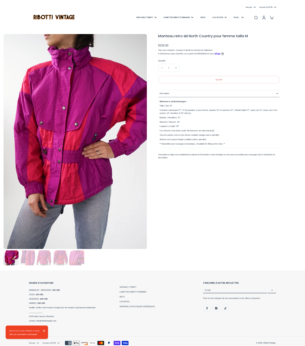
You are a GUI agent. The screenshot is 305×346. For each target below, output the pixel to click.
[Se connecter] (264, 17)
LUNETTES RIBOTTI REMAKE (132, 292)
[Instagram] (216, 308)
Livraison (180, 50)
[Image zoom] (75, 141)
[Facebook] (207, 308)
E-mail (207, 290)
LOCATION (124, 301)
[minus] (161, 67)
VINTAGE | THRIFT (127, 287)
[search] (256, 17)
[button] (219, 79)
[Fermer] (44, 330)
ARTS (122, 297)
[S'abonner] (272, 290)
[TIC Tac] (225, 308)
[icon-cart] (271, 17)
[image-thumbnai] (11, 257)
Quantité (161, 61)
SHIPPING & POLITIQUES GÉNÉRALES (137, 306)
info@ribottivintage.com (46, 321)
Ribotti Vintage (269, 343)
